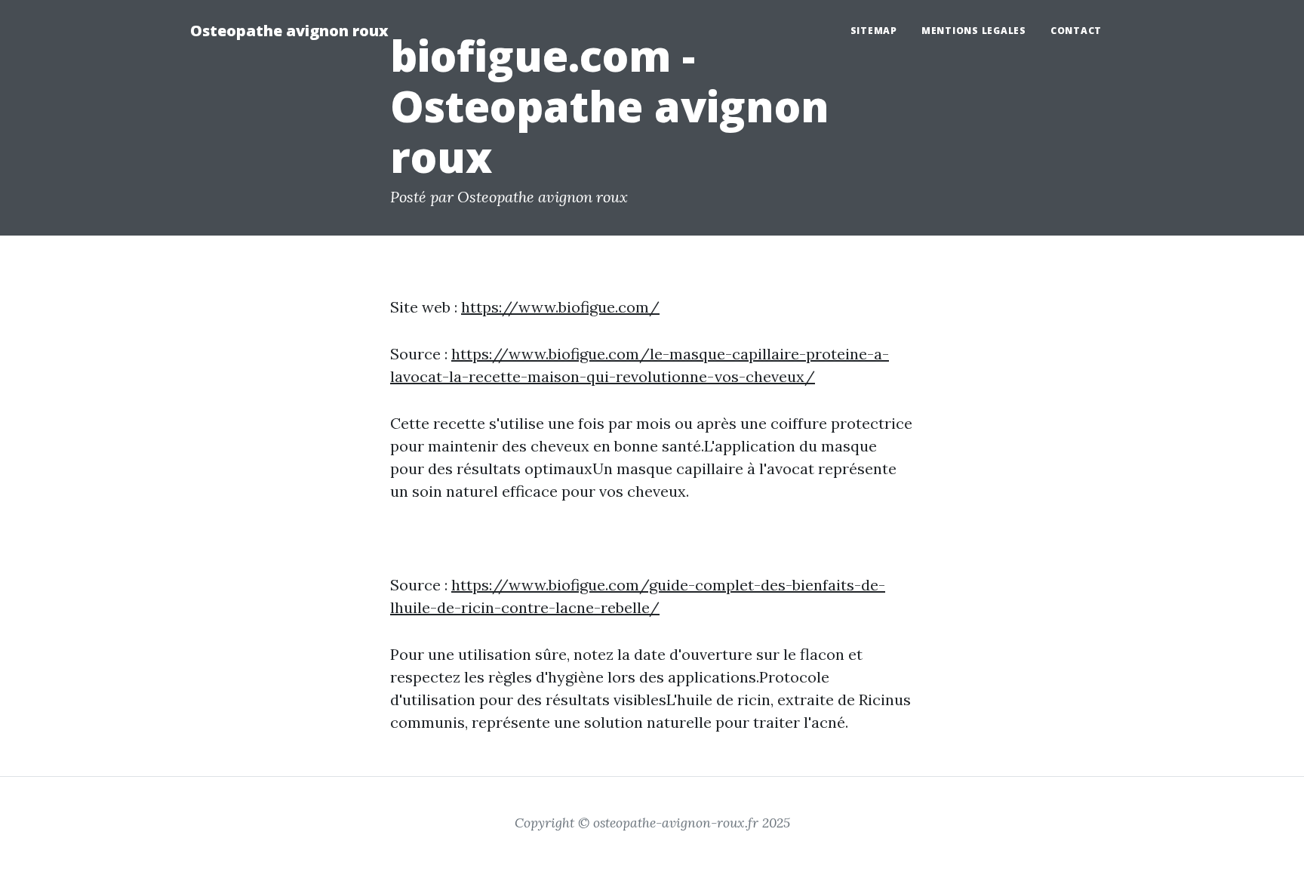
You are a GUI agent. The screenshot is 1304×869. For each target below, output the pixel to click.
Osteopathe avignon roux (289, 30)
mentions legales (973, 30)
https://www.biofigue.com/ (560, 306)
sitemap (873, 30)
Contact (1076, 30)
